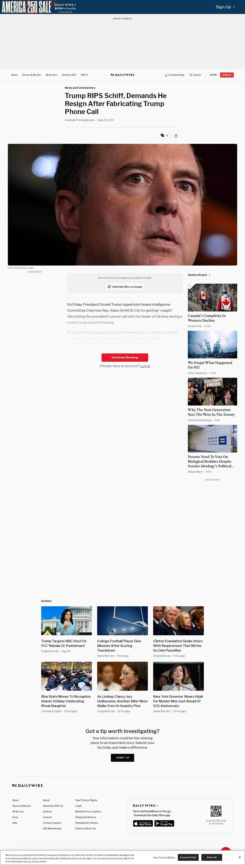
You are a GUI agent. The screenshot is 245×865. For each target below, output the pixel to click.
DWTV (84, 74)
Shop (15, 817)
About (46, 800)
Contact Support (52, 822)
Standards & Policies (86, 822)
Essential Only (188, 857)
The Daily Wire (103, 332)
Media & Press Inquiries (88, 811)
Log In (145, 366)
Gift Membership (52, 828)
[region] (122, 857)
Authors (47, 811)
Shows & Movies (31, 74)
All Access (51, 74)
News (14, 74)
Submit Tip (123, 757)
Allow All (212, 857)
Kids (14, 822)
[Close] (239, 857)
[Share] (176, 136)
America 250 (69, 74)
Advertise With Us (53, 805)
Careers (47, 817)
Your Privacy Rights (86, 800)
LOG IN (213, 75)
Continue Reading (125, 357)
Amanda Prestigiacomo (80, 120)
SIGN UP (227, 75)
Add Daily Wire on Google (127, 286)
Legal (78, 805)
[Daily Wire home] (122, 75)
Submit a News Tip (85, 828)
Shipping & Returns (85, 817)
